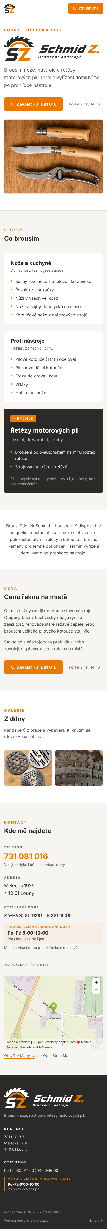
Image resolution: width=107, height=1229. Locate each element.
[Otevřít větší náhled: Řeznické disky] (28, 768)
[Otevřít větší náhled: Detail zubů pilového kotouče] (79, 768)
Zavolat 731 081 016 (36, 104)
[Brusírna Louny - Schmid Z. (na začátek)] (9, 8)
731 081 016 (26, 856)
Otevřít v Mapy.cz (19, 1055)
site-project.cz (38, 1220)
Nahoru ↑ (96, 1220)
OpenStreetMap (57, 1055)
